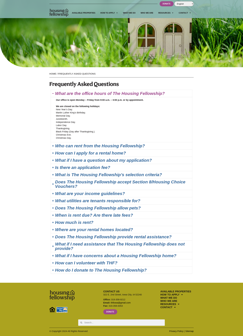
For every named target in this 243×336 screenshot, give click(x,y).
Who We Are (147, 13)
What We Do (129, 13)
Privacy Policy (176, 331)
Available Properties (83, 13)
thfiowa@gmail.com (121, 302)
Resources (164, 13)
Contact (183, 13)
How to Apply (107, 13)
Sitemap (189, 331)
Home (52, 74)
